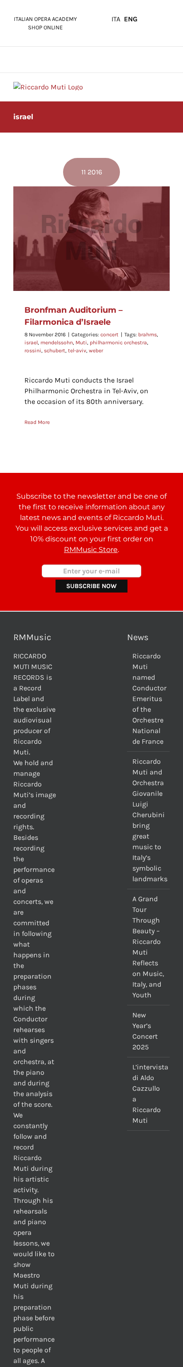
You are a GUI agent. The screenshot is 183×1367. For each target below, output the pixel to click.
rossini (32, 350)
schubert (54, 350)
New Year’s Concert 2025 (145, 1031)
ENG (131, 19)
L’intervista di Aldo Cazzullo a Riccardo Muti (148, 1094)
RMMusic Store (91, 549)
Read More (37, 422)
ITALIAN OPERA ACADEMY (45, 19)
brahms (147, 334)
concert (109, 334)
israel (31, 342)
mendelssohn (56, 342)
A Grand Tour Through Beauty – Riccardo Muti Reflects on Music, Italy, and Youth (148, 947)
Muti (81, 342)
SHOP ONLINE (45, 27)
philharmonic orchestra (118, 342)
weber (96, 350)
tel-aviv (77, 350)
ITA (115, 19)
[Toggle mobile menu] (166, 86)
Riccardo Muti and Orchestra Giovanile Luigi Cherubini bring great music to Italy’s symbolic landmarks (148, 820)
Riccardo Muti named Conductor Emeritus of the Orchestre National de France (148, 699)
